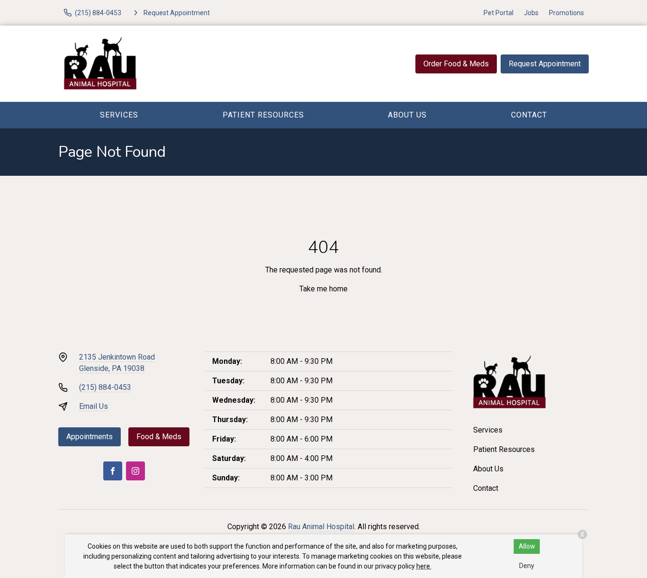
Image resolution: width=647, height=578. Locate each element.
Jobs (531, 13)
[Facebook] (112, 470)
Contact (529, 114)
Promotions (566, 13)
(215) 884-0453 (105, 387)
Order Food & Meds (456, 63)
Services (119, 114)
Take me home (323, 288)
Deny (526, 565)
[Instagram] (135, 470)
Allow (527, 546)
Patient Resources (263, 114)
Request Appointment (545, 63)
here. (423, 566)
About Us (407, 114)
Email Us (93, 406)
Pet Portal (498, 13)
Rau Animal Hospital (321, 526)
